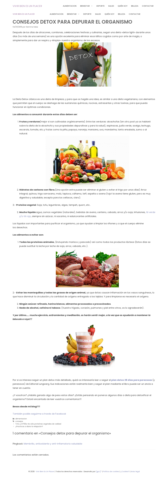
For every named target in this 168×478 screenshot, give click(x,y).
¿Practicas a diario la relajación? (29, 426)
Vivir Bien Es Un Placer (45, 471)
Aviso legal (135, 471)
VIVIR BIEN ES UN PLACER (27, 6)
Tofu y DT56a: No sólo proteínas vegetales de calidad (38, 424)
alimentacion (69, 6)
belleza (134, 6)
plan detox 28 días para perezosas (132, 380)
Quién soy (122, 6)
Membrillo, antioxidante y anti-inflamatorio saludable (53, 443)
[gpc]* (99, 471)
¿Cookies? (125, 471)
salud (111, 6)
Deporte (100, 6)
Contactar (147, 6)
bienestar (85, 6)
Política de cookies (111, 471)
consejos (19, 421)
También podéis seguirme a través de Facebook (39, 413)
